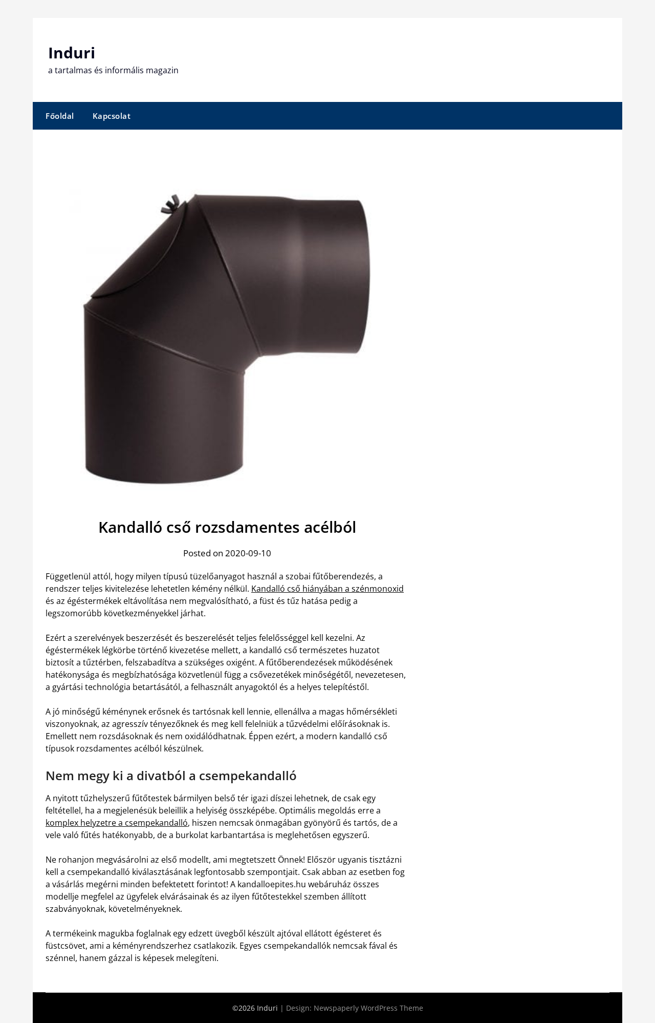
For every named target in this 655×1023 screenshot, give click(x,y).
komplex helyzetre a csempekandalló (117, 822)
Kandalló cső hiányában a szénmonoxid (327, 588)
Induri (71, 52)
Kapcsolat (112, 116)
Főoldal (60, 116)
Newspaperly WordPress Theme (368, 1008)
